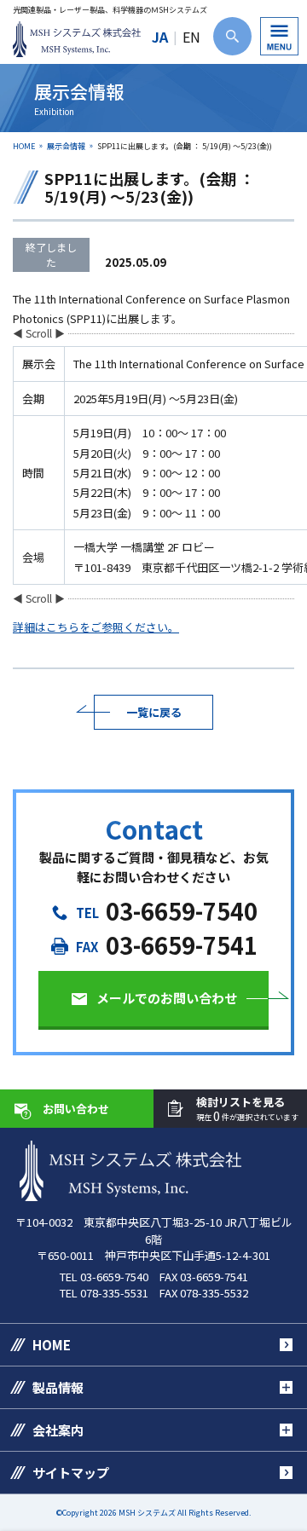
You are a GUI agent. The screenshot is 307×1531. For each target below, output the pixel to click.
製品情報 (58, 1387)
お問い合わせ (76, 1109)
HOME (24, 146)
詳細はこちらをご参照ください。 (96, 627)
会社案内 (58, 1430)
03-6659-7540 (182, 910)
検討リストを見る (247, 1109)
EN (191, 36)
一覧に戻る (154, 712)
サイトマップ (70, 1473)
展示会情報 (66, 146)
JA (160, 36)
